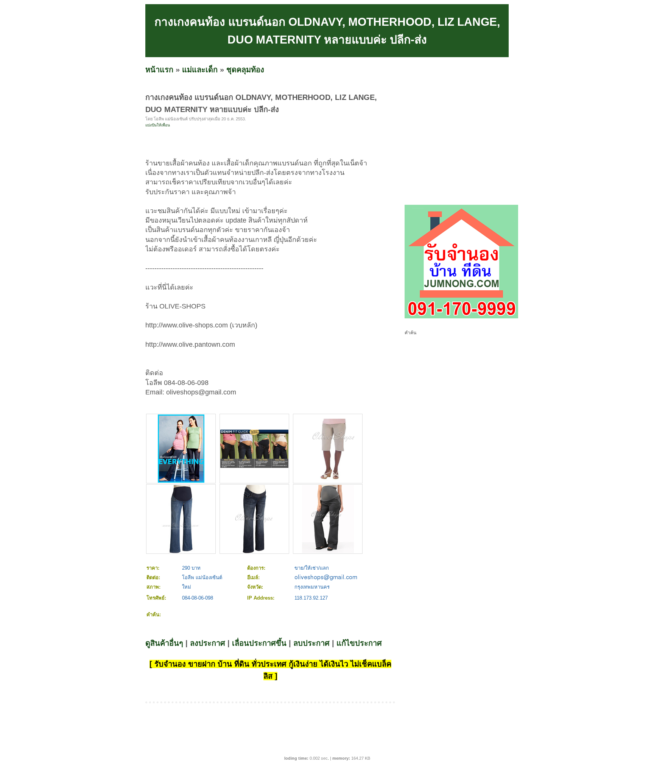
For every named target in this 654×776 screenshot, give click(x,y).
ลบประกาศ (311, 643)
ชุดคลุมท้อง (245, 69)
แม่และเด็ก (200, 69)
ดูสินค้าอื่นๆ (164, 643)
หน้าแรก (159, 69)
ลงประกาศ (207, 643)
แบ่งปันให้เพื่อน (157, 125)
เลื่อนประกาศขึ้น (259, 643)
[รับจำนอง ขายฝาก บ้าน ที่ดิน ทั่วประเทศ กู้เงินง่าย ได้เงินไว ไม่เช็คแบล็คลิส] (461, 316)
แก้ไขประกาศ (359, 643)
